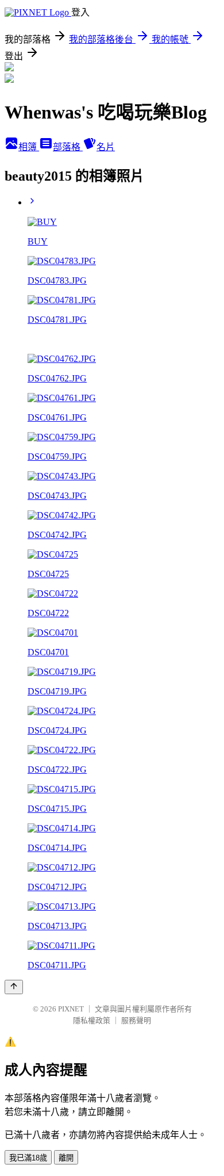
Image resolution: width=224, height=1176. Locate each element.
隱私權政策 (91, 1020)
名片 (105, 147)
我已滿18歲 (28, 1158)
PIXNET (71, 1009)
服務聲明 (136, 1020)
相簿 (28, 147)
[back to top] (14, 987)
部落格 (68, 147)
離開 (66, 1158)
